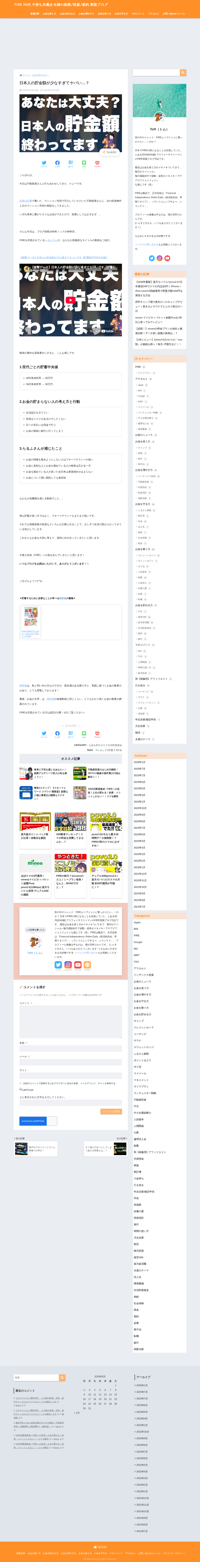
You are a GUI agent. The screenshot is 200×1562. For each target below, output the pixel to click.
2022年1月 (139, 867)
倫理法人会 (145, 423)
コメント (26, 1003)
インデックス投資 (148, 476)
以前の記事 (25, 200)
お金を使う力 (104, 13)
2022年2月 (139, 860)
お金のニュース (146, 435)
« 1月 (77, 1413)
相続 (142, 532)
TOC (142, 656)
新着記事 (34, 13)
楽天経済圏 (145, 622)
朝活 (139, 732)
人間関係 (144, 662)
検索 (183, 72)
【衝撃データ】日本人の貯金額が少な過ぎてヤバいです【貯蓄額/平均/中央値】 (63, 257)
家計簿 (143, 515)
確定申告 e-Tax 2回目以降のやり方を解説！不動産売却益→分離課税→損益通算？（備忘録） (39, 1425)
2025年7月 (139, 768)
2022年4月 (139, 847)
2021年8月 (139, 900)
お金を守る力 (121, 13)
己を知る (142, 685)
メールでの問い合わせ (86, 952)
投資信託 (144, 492)
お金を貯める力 (67, 13)
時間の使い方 (146, 667)
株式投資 (144, 673)
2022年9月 (139, 814)
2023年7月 (139, 775)
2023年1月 (139, 801)
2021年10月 (140, 887)
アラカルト (153, 13)
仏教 (142, 708)
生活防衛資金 (115, 745)
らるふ (100, 750)
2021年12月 (140, 873)
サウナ (143, 697)
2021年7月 (139, 906)
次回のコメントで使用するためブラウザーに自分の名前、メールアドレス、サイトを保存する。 (70, 1083)
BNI (141, 390)
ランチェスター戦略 (149, 412)
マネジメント (138, 13)
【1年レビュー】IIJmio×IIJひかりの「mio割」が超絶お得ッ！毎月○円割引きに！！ (158, 342)
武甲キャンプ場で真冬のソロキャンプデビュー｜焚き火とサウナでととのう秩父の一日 (159, 306)
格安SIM (144, 617)
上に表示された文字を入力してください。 (43, 1097)
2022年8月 (139, 821)
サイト (23, 1070)
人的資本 (144, 572)
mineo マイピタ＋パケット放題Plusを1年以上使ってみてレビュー (158, 320)
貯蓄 (110, 750)
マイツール (145, 407)
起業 (142, 594)
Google (143, 396)
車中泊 (143, 464)
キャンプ (144, 447)
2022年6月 (139, 834)
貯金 (119, 750)
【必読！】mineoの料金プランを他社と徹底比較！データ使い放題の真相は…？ (158, 331)
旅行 (142, 458)
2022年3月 (139, 854)
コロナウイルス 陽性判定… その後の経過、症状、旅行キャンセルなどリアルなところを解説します (39, 1400)
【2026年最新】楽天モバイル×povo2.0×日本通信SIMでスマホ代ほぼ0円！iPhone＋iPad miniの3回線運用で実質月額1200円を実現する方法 (159, 289)
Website (87, 970)
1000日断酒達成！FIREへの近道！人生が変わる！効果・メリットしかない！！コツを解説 (39, 1437)
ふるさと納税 (146, 510)
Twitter (58, 970)
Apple (142, 385)
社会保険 (144, 537)
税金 (142, 543)
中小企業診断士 (147, 418)
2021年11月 (140, 880)
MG (141, 651)
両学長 (62, 598)
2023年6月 (139, 782)
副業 (142, 577)
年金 (142, 521)
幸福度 (143, 713)
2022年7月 (139, 827)
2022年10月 (140, 808)
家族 (142, 453)
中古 (142, 611)
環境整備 (144, 429)
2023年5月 (139, 788)
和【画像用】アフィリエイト (153, 679)
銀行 (142, 639)
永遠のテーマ (144, 739)
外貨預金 (144, 487)
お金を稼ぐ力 (49, 13)
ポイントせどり (147, 561)
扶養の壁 (144, 588)
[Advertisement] (100, 43)
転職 (142, 599)
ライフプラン (146, 373)
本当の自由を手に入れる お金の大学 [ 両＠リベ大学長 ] (30, 633)
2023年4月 (139, 795)
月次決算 (142, 726)
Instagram (68, 970)
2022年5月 (139, 841)
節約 (142, 633)
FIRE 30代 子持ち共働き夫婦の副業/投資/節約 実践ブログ (61, 4)
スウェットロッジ (148, 702)
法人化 (143, 526)
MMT (142, 401)
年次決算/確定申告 (147, 719)
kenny (18, 1405)
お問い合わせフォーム (174, 13)
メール (24, 1056)
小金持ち (144, 583)
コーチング (145, 691)
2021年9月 (139, 893)
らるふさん (51, 240)
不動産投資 (145, 482)
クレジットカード (148, 555)
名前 (23, 1043)
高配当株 (144, 498)
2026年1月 (139, 762)
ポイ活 (143, 566)
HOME (102, 1547)
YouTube (78, 970)
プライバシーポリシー (174, 1553)
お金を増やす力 (86, 13)
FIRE (140, 366)
